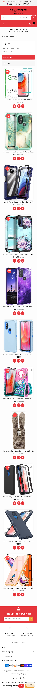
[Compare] (29, 4)
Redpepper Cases (18, 11)
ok (21, 686)
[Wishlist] (25, 4)
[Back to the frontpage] (9, 31)
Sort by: (6, 48)
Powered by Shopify (18, 674)
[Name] (31, 619)
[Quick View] (22, 106)
